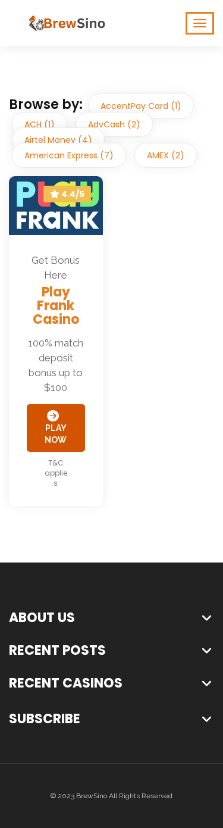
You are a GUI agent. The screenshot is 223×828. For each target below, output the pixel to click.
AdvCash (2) (114, 124)
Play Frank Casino (56, 306)
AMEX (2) (165, 155)
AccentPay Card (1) (140, 106)
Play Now (56, 434)
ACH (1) (39, 124)
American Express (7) (69, 155)
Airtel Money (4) (58, 140)
